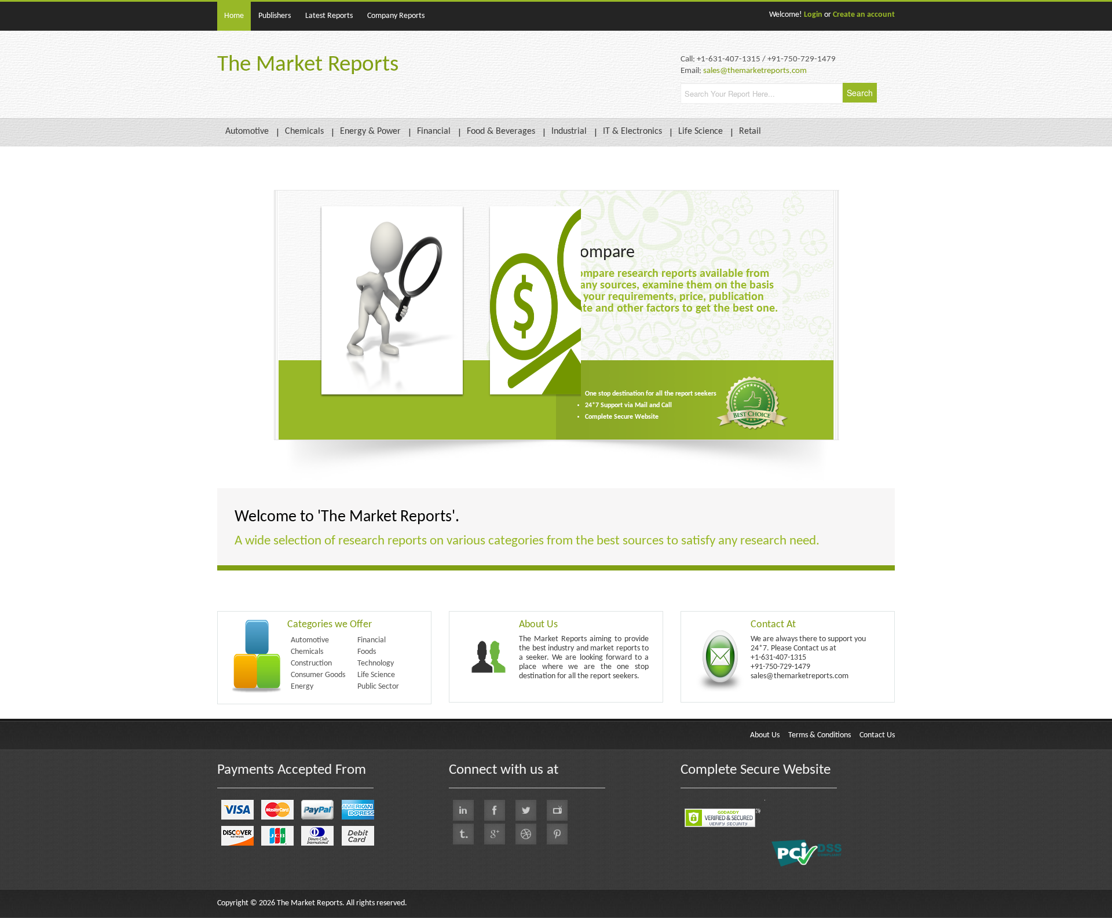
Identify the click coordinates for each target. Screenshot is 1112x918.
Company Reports (396, 16)
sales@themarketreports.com (755, 71)
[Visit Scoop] (463, 834)
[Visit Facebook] (494, 810)
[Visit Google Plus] (494, 834)
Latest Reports (329, 16)
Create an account (864, 14)
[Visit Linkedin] (463, 810)
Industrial (569, 131)
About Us (765, 735)
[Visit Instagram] (525, 834)
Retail (750, 131)
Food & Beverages (501, 131)
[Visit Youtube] (557, 810)
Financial (434, 131)
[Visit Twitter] (525, 810)
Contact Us (877, 735)
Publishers (274, 16)
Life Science (700, 131)
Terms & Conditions (819, 735)
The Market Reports (307, 65)
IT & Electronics (632, 131)
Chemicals (304, 131)
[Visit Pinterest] (557, 834)
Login (813, 14)
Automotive (247, 131)
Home (234, 16)
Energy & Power (370, 131)
